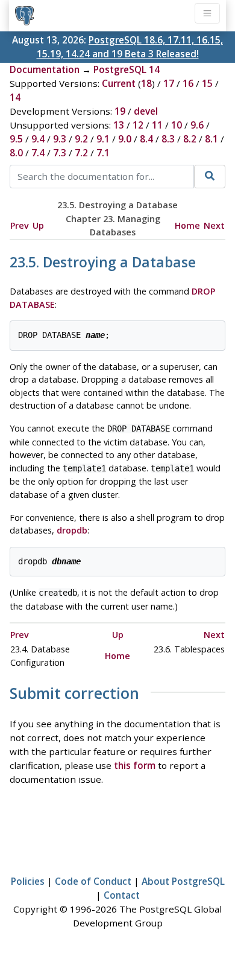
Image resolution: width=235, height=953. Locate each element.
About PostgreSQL (183, 881)
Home (187, 225)
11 (157, 125)
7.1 (103, 153)
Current (119, 83)
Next (214, 225)
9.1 (103, 139)
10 (176, 125)
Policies (28, 881)
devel (146, 111)
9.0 (124, 139)
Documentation (45, 69)
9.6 (197, 125)
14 (15, 97)
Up (38, 225)
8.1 (211, 139)
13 (118, 125)
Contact (122, 895)
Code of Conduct (93, 881)
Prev (19, 225)
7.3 (59, 153)
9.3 (59, 139)
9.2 (81, 139)
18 (146, 83)
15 (207, 83)
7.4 (38, 153)
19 (119, 111)
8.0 (16, 153)
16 (188, 83)
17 (168, 83)
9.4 (38, 139)
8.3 (168, 139)
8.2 (189, 139)
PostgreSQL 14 (126, 69)
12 (138, 125)
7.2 (81, 153)
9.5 (16, 139)
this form (134, 765)
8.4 (146, 139)
